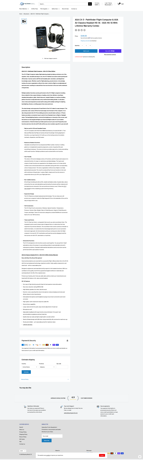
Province (41, 363)
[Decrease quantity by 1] (82, 45)
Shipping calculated (85, 40)
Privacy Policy (23, 432)
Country (24, 363)
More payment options (110, 54)
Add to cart (86, 51)
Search (21, 427)
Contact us (74, 8)
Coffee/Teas (34, 8)
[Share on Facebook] (76, 30)
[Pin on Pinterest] (79, 30)
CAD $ (21, 450)
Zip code (59, 363)
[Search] (90, 4)
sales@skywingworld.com (71, 413)
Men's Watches (23, 8)
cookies (48, 455)
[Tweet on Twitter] (82, 30)
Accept (102, 455)
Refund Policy (25, 379)
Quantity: (77, 45)
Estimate (26, 372)
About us (21, 429)
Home (20, 13)
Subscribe (46, 440)
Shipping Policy (23, 434)
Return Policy (22, 436)
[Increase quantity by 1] (90, 45)
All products (26, 13)
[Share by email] (84, 30)
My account (108, 4)
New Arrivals (65, 8)
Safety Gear (55, 8)
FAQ (20, 441)
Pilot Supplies (44, 8)
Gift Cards (22, 439)
